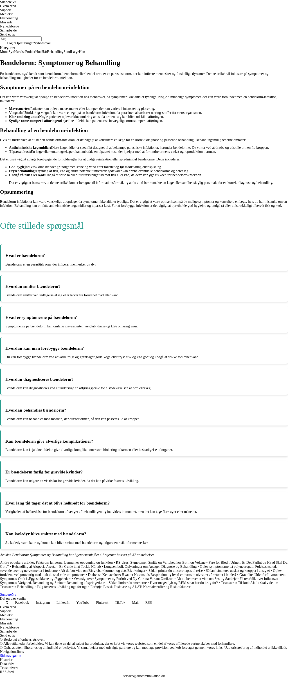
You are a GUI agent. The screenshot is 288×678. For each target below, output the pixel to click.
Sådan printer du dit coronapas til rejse (175, 570)
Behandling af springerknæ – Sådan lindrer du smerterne (107, 583)
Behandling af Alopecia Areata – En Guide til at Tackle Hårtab (56, 566)
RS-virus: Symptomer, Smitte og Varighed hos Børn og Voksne (160, 562)
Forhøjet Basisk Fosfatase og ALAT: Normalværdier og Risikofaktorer (140, 587)
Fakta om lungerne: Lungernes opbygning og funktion (74, 562)
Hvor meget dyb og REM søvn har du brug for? (184, 583)
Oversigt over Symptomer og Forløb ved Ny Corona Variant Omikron (123, 579)
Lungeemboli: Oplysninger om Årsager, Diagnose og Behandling (150, 566)
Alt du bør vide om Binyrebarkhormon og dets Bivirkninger (103, 570)
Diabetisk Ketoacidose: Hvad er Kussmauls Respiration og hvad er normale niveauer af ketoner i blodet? (162, 575)
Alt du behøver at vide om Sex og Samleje (206, 579)
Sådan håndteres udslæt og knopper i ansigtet (238, 570)
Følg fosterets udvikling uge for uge (62, 587)
